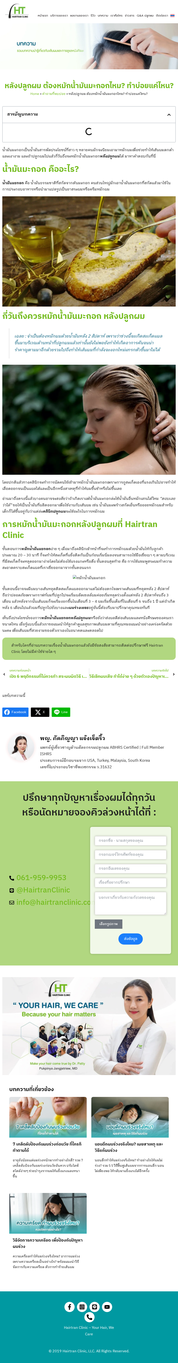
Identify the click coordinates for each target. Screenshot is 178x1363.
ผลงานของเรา (79, 15)
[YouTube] (107, 1307)
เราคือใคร (117, 15)
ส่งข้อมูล (130, 939)
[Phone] (89, 1317)
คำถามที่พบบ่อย (54, 94)
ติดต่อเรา (162, 15)
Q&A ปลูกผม (145, 15)
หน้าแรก (43, 15)
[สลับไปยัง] (172, 15)
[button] (169, 115)
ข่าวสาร (129, 15)
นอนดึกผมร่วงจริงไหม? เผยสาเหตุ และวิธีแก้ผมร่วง (129, 1147)
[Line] (94, 1307)
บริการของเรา (59, 15)
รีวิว (93, 15)
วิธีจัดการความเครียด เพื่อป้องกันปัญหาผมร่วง (48, 1243)
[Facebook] (69, 1307)
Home (34, 94)
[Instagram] (82, 1307)
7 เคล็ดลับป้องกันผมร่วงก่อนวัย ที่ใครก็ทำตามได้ (47, 1147)
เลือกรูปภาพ (108, 924)
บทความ (103, 15)
